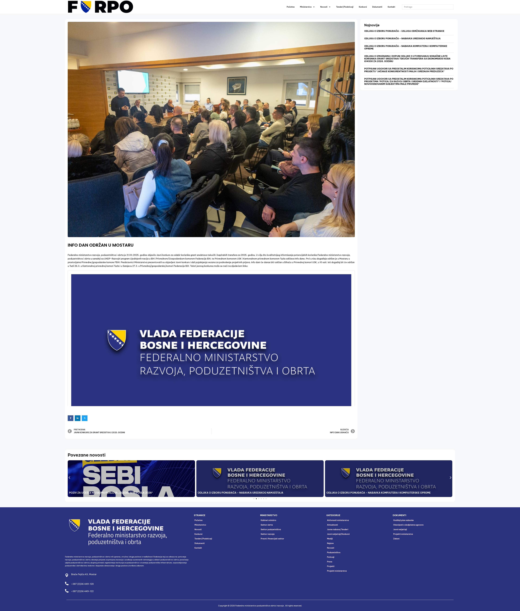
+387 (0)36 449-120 (82, 584)
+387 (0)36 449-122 (82, 591)
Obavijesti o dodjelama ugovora (408, 525)
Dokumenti (377, 7)
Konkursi (363, 7)
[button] (69, 477)
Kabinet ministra (268, 520)
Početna (291, 7)
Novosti (323, 7)
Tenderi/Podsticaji (344, 7)
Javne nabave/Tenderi (337, 529)
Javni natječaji (400, 529)
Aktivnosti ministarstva (338, 520)
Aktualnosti (332, 525)
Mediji (330, 538)
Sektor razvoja (267, 534)
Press (329, 561)
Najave (330, 543)
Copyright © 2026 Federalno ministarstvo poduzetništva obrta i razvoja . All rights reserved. (260, 605)
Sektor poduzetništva (271, 529)
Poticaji (330, 557)
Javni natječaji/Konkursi (338, 534)
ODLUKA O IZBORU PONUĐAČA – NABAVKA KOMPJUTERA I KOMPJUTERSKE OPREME (405, 47)
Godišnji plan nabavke (403, 520)
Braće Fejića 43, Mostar (84, 574)
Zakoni (396, 538)
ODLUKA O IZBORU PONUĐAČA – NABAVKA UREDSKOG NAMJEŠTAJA (402, 38)
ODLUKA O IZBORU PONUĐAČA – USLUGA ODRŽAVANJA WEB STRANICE (404, 31)
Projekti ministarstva (337, 571)
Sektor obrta (267, 525)
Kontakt (391, 7)
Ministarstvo (306, 7)
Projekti (330, 566)
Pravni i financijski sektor (272, 538)
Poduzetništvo (333, 552)
